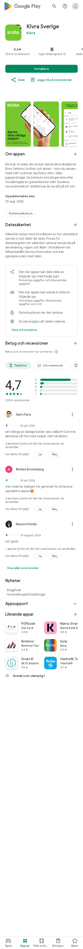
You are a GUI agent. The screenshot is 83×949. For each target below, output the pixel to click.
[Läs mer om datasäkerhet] (24, 330)
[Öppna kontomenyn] (75, 6)
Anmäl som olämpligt (25, 676)
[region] (41, 51)
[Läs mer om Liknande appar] (75, 614)
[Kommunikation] (20, 213)
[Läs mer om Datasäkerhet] (75, 225)
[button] (64, 54)
